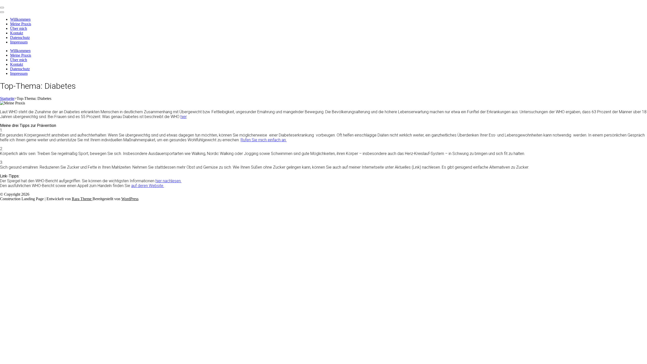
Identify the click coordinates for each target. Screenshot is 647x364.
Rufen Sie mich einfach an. (264, 140)
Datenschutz (20, 37)
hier (183, 116)
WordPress (129, 199)
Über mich (18, 28)
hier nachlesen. (168, 180)
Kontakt (16, 33)
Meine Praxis (20, 24)
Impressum (19, 42)
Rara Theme (82, 199)
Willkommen (20, 19)
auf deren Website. (147, 185)
